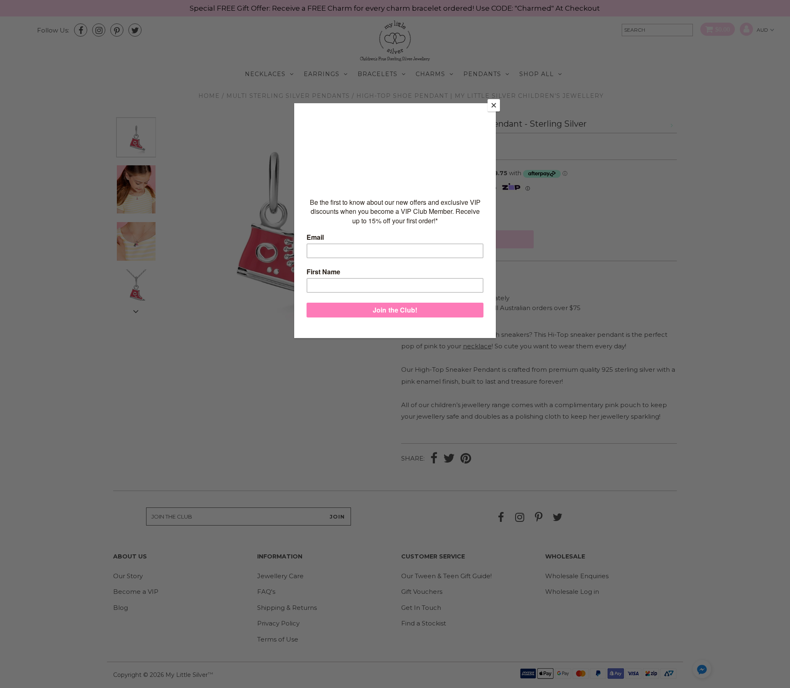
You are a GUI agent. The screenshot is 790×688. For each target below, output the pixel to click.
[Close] (494, 105)
